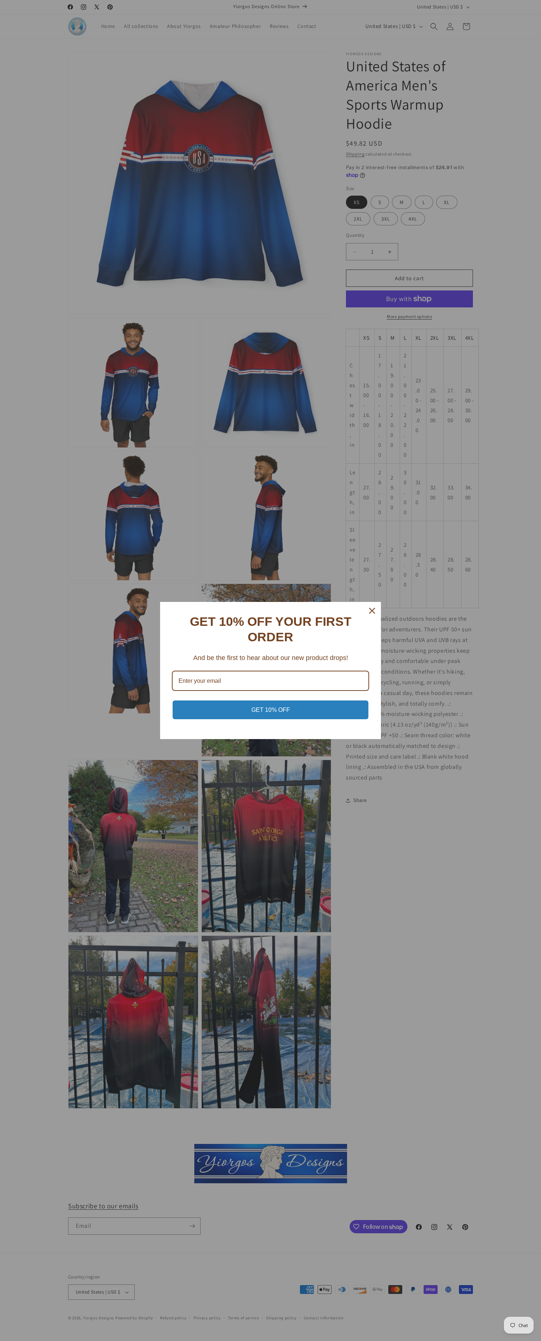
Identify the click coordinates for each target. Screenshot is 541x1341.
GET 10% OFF (270, 710)
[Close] (372, 611)
